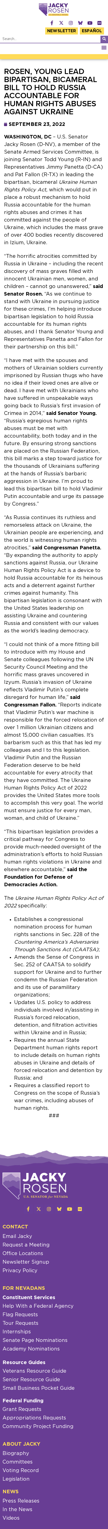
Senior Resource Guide (31, 1379)
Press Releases (21, 1501)
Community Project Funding (38, 1426)
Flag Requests (20, 1314)
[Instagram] (70, 22)
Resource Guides (24, 1362)
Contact (15, 1226)
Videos (11, 1518)
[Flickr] (99, 22)
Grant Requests (22, 1409)
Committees (18, 1462)
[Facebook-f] (51, 22)
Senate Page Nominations (35, 1340)
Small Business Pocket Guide (39, 1388)
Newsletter (61, 31)
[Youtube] (89, 22)
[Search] (104, 39)
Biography (16, 1453)
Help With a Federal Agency (38, 1306)
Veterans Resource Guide (34, 1371)
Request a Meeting (26, 1245)
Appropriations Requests (34, 1417)
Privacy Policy (20, 1270)
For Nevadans (24, 1288)
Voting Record (21, 1470)
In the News (17, 1509)
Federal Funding (23, 1400)
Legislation (16, 1479)
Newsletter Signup (26, 1262)
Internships (17, 1331)
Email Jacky (17, 1236)
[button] (104, 47)
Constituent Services (29, 1297)
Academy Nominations (31, 1349)
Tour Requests (20, 1323)
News (11, 1491)
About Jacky (21, 1444)
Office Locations (23, 1253)
